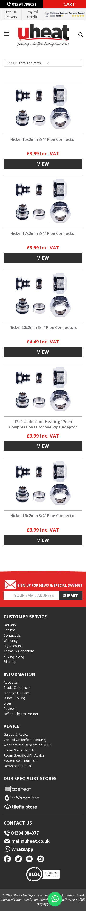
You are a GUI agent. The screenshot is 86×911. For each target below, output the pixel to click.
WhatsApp (21, 849)
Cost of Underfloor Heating (25, 739)
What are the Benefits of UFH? (27, 745)
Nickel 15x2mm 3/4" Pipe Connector (43, 139)
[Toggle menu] (6, 33)
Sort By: (11, 63)
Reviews (10, 708)
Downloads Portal (18, 766)
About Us (11, 682)
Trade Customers (17, 687)
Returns (10, 630)
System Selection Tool (21, 760)
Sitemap (10, 661)
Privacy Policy (14, 656)
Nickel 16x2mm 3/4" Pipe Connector (43, 515)
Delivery (10, 625)
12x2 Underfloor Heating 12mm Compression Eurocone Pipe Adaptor (43, 424)
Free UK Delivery (10, 14)
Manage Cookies (17, 692)
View (43, 164)
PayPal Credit (32, 14)
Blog (7, 703)
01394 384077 (25, 833)
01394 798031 (24, 4)
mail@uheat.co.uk (30, 841)
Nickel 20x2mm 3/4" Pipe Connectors (43, 327)
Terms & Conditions (19, 651)
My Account (13, 646)
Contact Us (12, 635)
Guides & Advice (16, 734)
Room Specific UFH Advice (24, 755)
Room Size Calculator (20, 750)
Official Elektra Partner (21, 713)
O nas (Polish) (14, 698)
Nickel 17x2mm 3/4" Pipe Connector (43, 233)
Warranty (11, 640)
